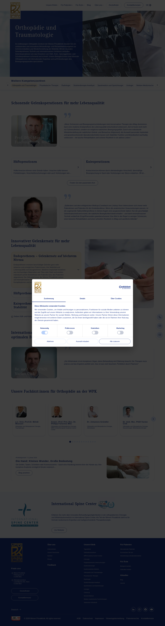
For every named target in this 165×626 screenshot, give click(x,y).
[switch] (70, 332)
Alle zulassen (115, 341)
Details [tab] (82, 298)
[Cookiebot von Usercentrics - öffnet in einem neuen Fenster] (121, 287)
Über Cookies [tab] (116, 298)
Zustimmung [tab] (49, 298)
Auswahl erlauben (82, 341)
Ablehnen (50, 341)
